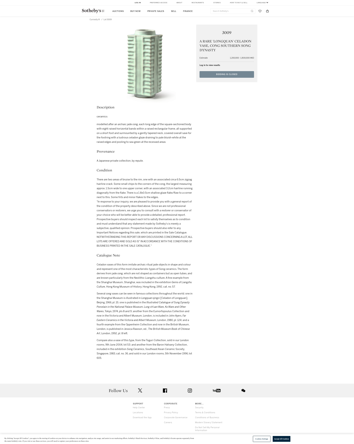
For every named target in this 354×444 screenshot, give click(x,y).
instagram (190, 390)
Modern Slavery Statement (208, 422)
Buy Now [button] (135, 11)
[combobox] (232, 11)
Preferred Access (158, 3)
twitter (140, 390)
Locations (138, 412)
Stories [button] (217, 3)
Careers (168, 422)
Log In (138, 3)
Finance (188, 11)
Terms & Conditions (205, 412)
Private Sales (155, 11)
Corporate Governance (176, 417)
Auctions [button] (118, 11)
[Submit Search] (252, 11)
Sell (173, 11)
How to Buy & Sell (239, 3)
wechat (243, 390)
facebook (165, 390)
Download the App (142, 417)
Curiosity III (95, 19)
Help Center (139, 407)
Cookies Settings (261, 439)
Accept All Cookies (281, 439)
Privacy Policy (171, 412)
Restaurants (198, 3)
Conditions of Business (207, 417)
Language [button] (261, 3)
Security (199, 407)
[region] (177, 439)
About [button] (179, 3)
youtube (217, 390)
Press (167, 407)
